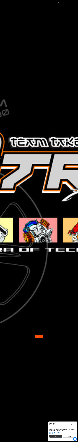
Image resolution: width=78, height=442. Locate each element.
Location (13, 2)
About (8, 2)
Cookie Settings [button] (62, 439)
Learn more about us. (53, 433)
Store (3, 2)
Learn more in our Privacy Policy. (55, 432)
